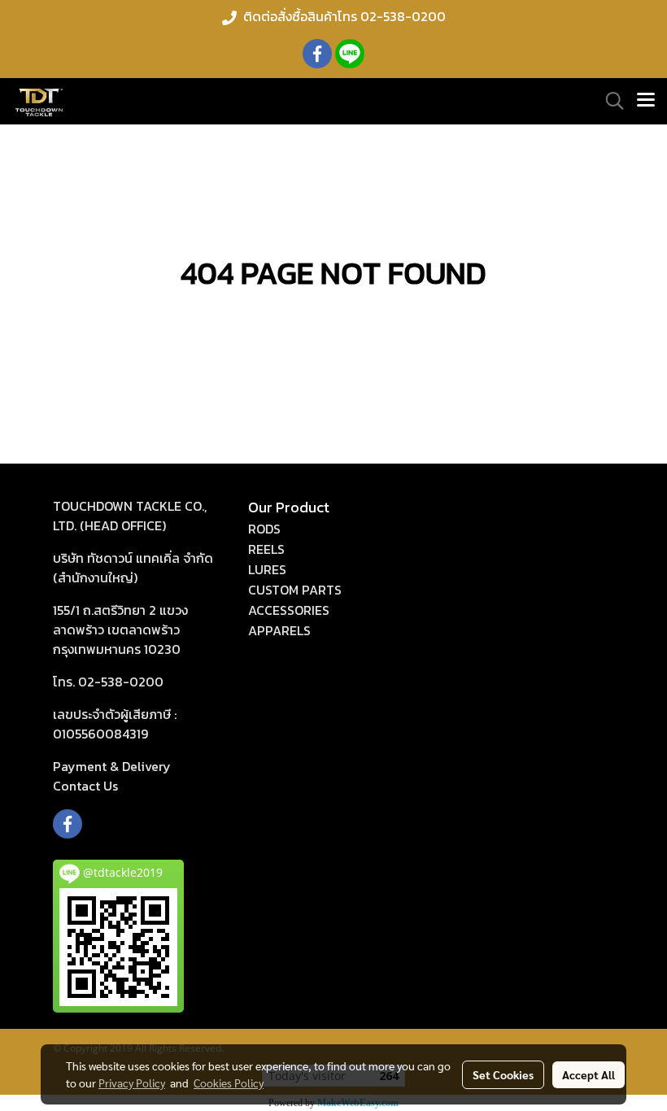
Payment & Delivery (112, 766)
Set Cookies (503, 1074)
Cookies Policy (229, 1082)
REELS (266, 549)
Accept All (588, 1074)
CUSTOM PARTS (295, 589)
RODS (264, 528)
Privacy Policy (131, 1082)
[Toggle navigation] (646, 101)
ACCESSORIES (288, 610)
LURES (267, 569)
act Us (85, 785)
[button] (609, 101)
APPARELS (279, 630)
